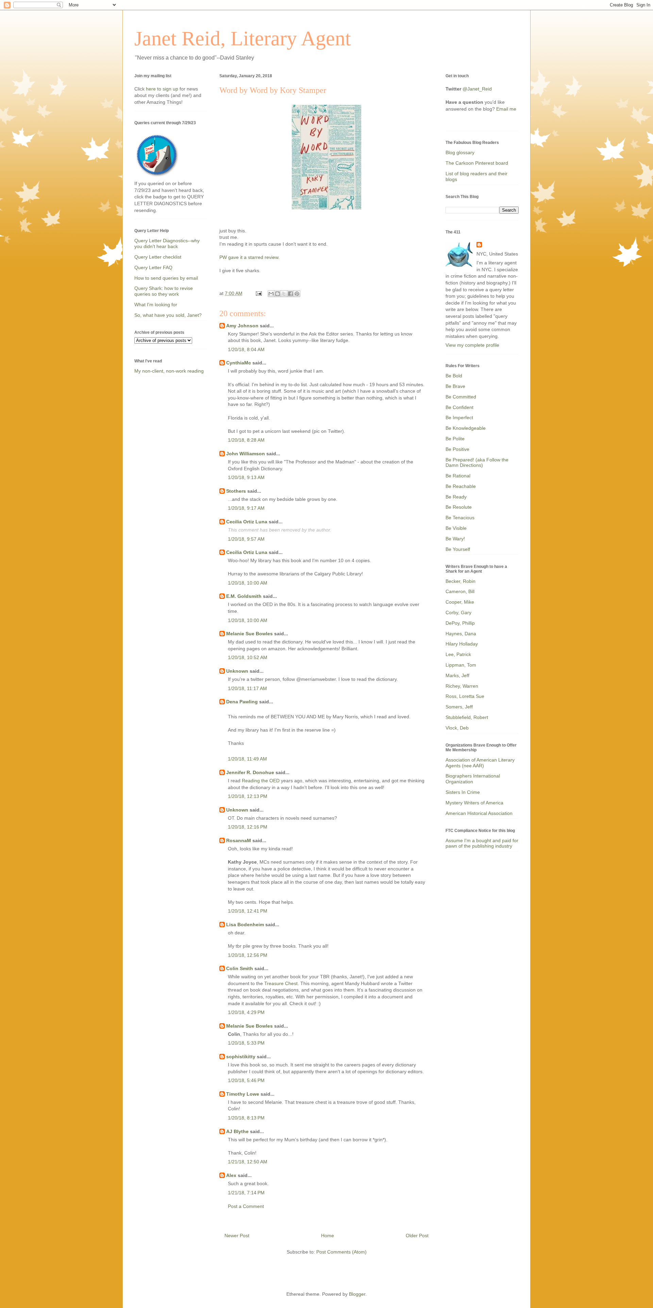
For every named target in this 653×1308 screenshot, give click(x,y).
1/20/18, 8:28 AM (246, 440)
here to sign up (163, 89)
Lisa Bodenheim (245, 924)
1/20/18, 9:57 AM (246, 539)
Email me (506, 109)
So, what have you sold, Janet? (168, 315)
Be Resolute (459, 507)
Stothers (236, 491)
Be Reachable (461, 486)
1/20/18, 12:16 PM (247, 827)
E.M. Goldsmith (244, 596)
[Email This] (271, 293)
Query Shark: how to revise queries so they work (163, 291)
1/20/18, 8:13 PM (246, 1118)
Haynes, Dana (461, 633)
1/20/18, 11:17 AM (247, 688)
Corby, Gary (458, 612)
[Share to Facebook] (290, 293)
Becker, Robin (460, 581)
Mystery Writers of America (474, 802)
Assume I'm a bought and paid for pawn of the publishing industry (482, 843)
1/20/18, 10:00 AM (247, 583)
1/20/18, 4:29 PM (246, 1012)
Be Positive (457, 449)
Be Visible (456, 528)
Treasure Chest (281, 983)
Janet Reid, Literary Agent (242, 38)
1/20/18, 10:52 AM (247, 657)
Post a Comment (246, 1206)
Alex (231, 1175)
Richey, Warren (462, 686)
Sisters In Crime (463, 792)
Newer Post (236, 1235)
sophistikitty (240, 1056)
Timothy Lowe (242, 1094)
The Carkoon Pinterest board (477, 163)
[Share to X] (284, 293)
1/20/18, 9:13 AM (246, 477)
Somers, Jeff (459, 706)
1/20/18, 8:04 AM (246, 349)
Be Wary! (455, 538)
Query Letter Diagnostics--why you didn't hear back (167, 243)
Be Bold (454, 375)
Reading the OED (261, 780)
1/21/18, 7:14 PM (246, 1192)
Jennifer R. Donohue (250, 772)
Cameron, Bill (460, 591)
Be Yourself (458, 549)
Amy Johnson (242, 325)
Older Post (417, 1235)
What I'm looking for (155, 304)
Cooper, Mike (460, 602)
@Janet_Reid (477, 89)
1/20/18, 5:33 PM (246, 1043)
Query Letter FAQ (153, 267)
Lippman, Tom (461, 665)
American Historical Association (479, 813)
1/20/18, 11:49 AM (247, 759)
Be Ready (456, 497)
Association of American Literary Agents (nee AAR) (480, 762)
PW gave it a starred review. (250, 257)
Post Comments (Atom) (341, 1252)
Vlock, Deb (457, 728)
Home (327, 1235)
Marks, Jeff (457, 675)
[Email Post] (258, 293)
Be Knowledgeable (466, 428)
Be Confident (459, 407)
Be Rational (458, 475)
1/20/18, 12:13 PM (247, 796)
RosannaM (238, 840)
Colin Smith (239, 968)
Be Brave (455, 386)
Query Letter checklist (157, 257)
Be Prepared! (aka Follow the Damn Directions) (477, 462)
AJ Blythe (237, 1131)
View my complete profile (472, 345)
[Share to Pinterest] (297, 293)
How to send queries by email (166, 278)
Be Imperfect (459, 417)
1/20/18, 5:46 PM (246, 1080)
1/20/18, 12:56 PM (247, 955)
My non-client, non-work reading (169, 371)
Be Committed (461, 396)
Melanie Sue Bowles (249, 633)
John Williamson (245, 453)
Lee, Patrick (458, 654)
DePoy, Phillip (460, 623)
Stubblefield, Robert (467, 717)
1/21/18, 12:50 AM (247, 1161)
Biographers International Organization (473, 778)
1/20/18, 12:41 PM (247, 911)
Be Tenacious (460, 517)
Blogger (357, 1294)
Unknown (237, 671)
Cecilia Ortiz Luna (246, 521)
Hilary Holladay (462, 644)
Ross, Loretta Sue (465, 696)
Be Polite (455, 438)
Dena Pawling (242, 701)
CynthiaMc (238, 362)
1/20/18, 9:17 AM (246, 508)
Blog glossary (460, 152)
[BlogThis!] (277, 293)
